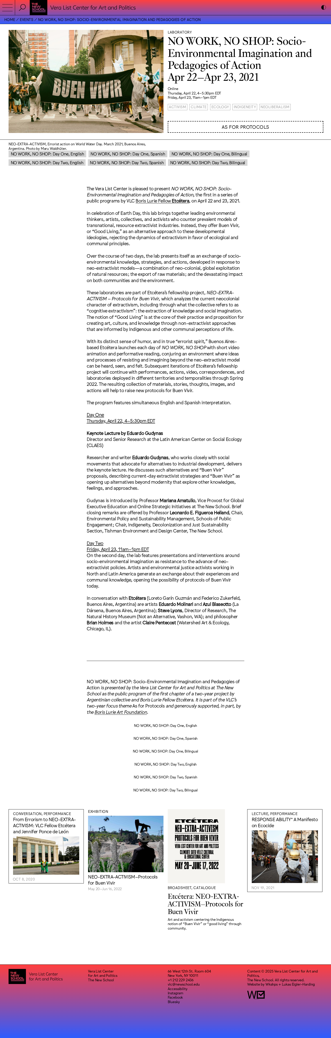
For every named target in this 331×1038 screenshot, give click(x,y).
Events (26, 19)
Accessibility (178, 988)
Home (9, 19)
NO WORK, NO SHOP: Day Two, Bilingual (207, 162)
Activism (177, 106)
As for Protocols (245, 126)
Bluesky (174, 1001)
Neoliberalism (275, 106)
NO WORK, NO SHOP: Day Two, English (47, 162)
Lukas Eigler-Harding (298, 984)
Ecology (220, 106)
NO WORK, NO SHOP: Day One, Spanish (128, 153)
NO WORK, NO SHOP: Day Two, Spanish (127, 162)
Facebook (175, 997)
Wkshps (271, 984)
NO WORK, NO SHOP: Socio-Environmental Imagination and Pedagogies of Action (119, 19)
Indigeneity (245, 106)
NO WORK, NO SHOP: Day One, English (47, 153)
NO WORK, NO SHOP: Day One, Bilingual (209, 153)
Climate (198, 106)
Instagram (176, 993)
